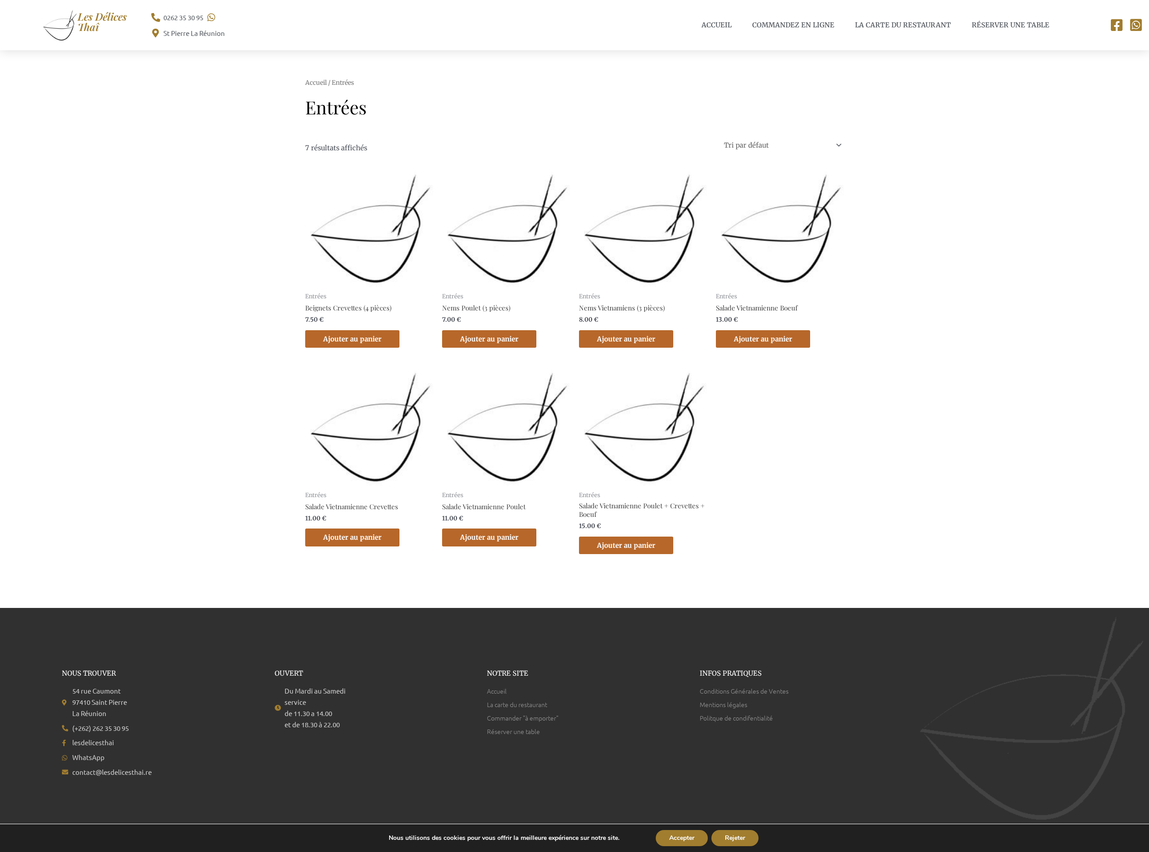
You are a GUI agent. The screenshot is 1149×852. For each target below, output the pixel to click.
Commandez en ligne (793, 25)
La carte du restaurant (903, 25)
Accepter (681, 838)
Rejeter (735, 838)
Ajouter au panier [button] (352, 339)
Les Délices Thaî (102, 21)
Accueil (717, 25)
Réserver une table (1010, 25)
